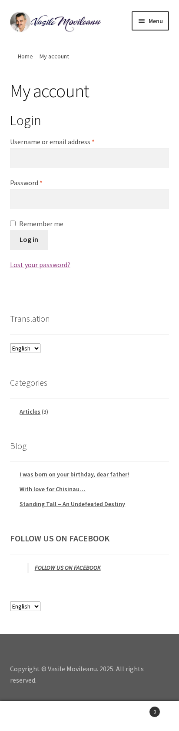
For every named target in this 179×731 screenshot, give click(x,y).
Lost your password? (40, 264)
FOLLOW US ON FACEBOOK (59, 538)
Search (89, 716)
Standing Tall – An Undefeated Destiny (72, 504)
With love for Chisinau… (53, 489)
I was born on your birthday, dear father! (74, 474)
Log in (29, 239)
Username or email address (65, 141)
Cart (137, 708)
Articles (30, 411)
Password (39, 182)
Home (25, 56)
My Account (30, 716)
